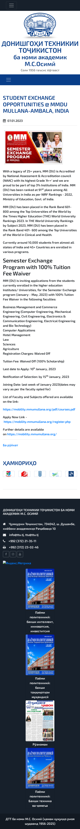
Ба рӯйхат (10, 445)
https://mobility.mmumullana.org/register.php (37, 421)
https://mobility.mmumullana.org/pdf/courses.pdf (39, 409)
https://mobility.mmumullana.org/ (32, 434)
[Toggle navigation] (11, 5)
